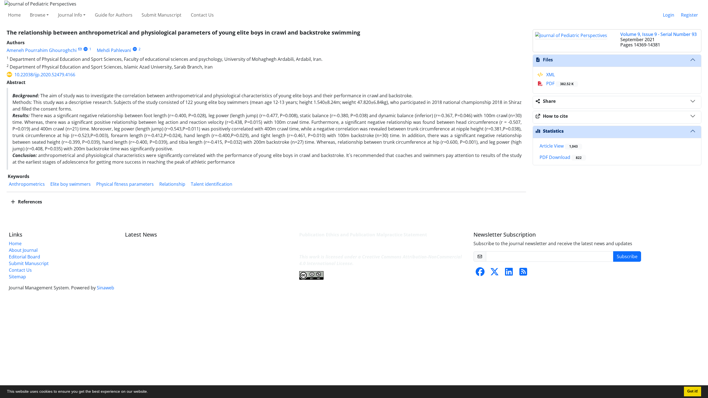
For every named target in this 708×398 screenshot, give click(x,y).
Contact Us (202, 15)
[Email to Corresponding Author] (80, 49)
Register (689, 15)
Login (668, 15)
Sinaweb (105, 288)
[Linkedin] (509, 273)
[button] (150, 392)
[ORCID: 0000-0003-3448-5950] (85, 49)
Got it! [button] (692, 391)
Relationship (172, 184)
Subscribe (627, 256)
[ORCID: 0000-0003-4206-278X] (134, 49)
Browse (37, 15)
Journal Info (70, 15)
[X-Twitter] (494, 273)
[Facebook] (480, 273)
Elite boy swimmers (70, 184)
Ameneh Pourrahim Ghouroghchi (42, 50)
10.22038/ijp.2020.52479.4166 (44, 75)
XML (550, 75)
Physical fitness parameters (125, 184)
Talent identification (211, 184)
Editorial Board (24, 257)
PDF (559, 83)
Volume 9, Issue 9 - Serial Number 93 (658, 34)
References (29, 202)
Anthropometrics (27, 184)
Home (14, 15)
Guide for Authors (113, 15)
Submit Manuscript (161, 15)
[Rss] (523, 273)
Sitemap (17, 277)
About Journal (23, 250)
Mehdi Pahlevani (114, 50)
